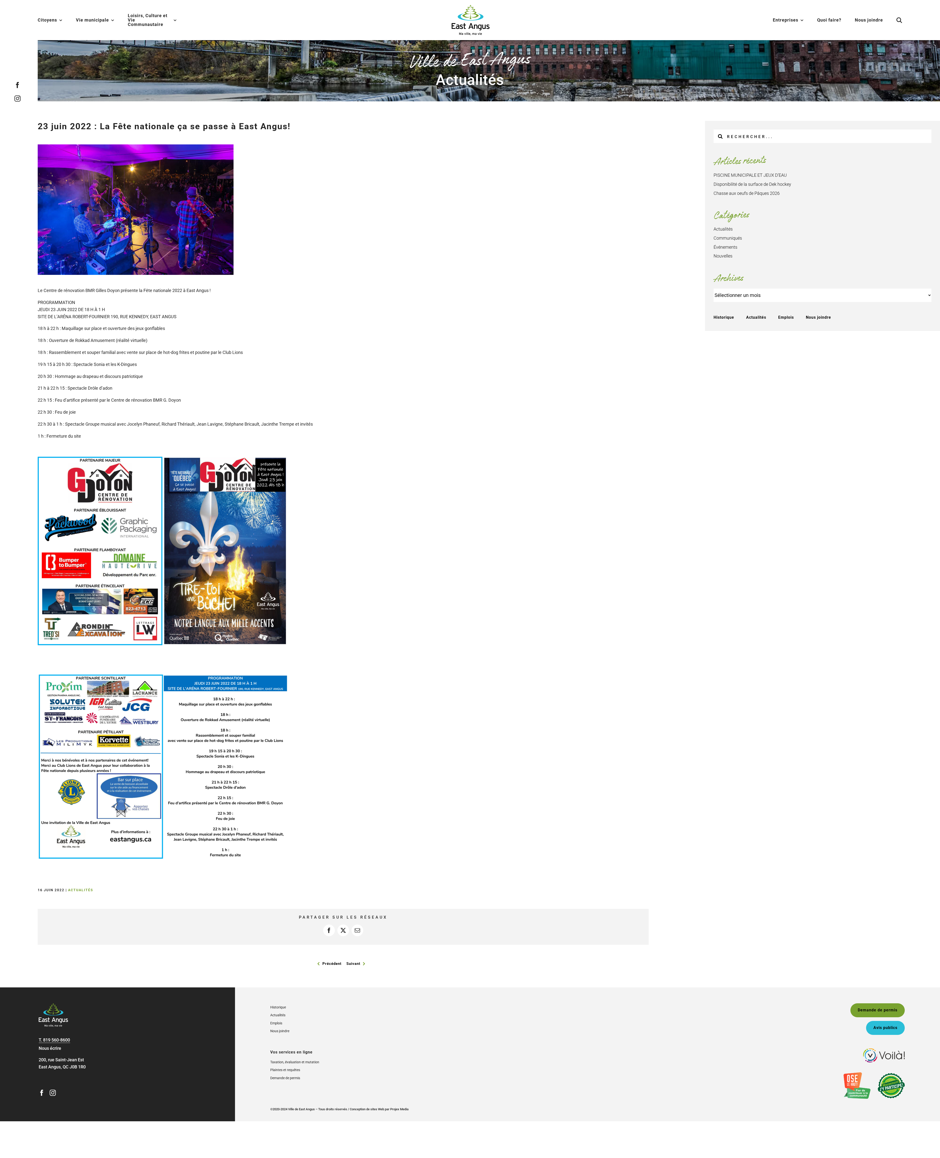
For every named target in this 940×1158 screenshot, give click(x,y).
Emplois (786, 317)
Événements (725, 247)
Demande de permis (285, 1078)
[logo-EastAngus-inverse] (53, 1005)
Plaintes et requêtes (285, 1070)
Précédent (331, 963)
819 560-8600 (56, 1039)
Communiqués (728, 238)
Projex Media (399, 1109)
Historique (724, 317)
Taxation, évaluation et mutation (294, 1062)
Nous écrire (50, 1048)
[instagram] (17, 98)
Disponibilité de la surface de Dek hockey (752, 184)
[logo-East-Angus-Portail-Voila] (884, 1050)
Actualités (80, 890)
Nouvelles (723, 255)
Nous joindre (818, 317)
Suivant (353, 963)
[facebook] (17, 85)
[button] (893, 20)
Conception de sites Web (367, 1109)
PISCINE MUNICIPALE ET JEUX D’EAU (750, 175)
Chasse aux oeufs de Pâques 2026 (747, 193)
